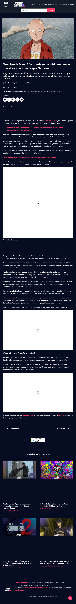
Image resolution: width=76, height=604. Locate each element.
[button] (5, 99)
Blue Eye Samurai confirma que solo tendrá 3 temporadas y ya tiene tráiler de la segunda (18, 563)
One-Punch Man (50, 121)
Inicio (8, 91)
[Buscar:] (34, 10)
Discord (61, 415)
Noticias (15, 91)
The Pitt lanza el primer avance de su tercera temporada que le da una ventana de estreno (17, 506)
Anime (22, 91)
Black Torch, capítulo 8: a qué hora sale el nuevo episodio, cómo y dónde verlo (56, 562)
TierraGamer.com (22, 582)
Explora (6, 6)
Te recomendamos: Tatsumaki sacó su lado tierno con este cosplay (29, 157)
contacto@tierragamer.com (36, 587)
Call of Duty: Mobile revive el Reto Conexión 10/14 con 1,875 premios (54, 505)
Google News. (27, 415)
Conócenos (19, 590)
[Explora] (6, 3)
